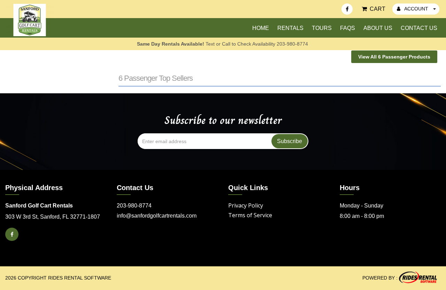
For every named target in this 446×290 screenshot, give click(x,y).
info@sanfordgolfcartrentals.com (157, 216)
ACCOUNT (416, 8)
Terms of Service (250, 215)
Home (260, 28)
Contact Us (419, 28)
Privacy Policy (245, 205)
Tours (322, 28)
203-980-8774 (134, 206)
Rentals (290, 28)
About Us (377, 28)
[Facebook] (347, 9)
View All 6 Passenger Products (394, 57)
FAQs (347, 28)
